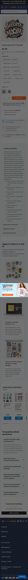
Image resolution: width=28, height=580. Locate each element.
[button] (22, 576)
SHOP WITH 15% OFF (7, 294)
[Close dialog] (27, 283)
